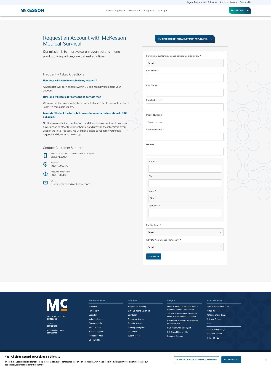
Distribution (132, 315)
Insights (171, 300)
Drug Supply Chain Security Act (179, 328)
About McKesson (228, 2)
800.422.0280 (59, 165)
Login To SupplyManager (216, 329)
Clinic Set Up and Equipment (139, 311)
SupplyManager (134, 336)
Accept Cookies (231, 359)
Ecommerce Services (136, 319)
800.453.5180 (58, 174)
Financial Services (135, 323)
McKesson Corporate (214, 319)
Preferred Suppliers (96, 332)
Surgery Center (94, 340)
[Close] (266, 359)
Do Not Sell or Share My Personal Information (196, 359)
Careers (210, 323)
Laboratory (93, 315)
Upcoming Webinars (175, 336)
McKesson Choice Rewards (217, 315)
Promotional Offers (96, 336)
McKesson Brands (96, 319)
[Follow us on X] (214, 338)
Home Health (94, 311)
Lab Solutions (133, 332)
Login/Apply (239, 10)
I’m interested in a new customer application (183, 39)
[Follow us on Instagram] (210, 338)
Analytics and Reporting (137, 307)
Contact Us (245, 2)
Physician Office (95, 327)
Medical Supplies (114, 10)
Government (93, 307)
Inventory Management (137, 327)
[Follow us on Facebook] (207, 338)
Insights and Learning (155, 10)
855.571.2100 (58, 156)
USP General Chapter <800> (177, 332)
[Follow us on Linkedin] (218, 338)
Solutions (134, 10)
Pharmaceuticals (95, 323)
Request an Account (214, 334)
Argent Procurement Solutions (202, 2)
